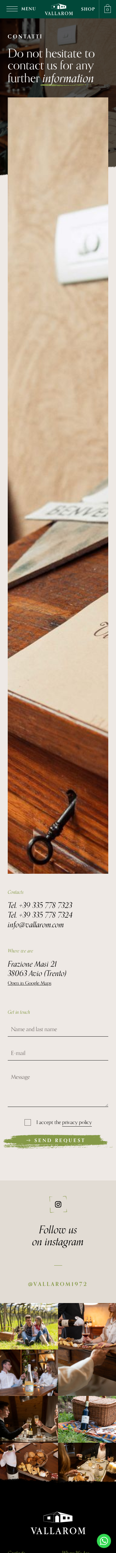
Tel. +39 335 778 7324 (40, 915)
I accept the (64, 1123)
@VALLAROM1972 (58, 1284)
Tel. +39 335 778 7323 (40, 905)
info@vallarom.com (36, 924)
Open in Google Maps (29, 983)
